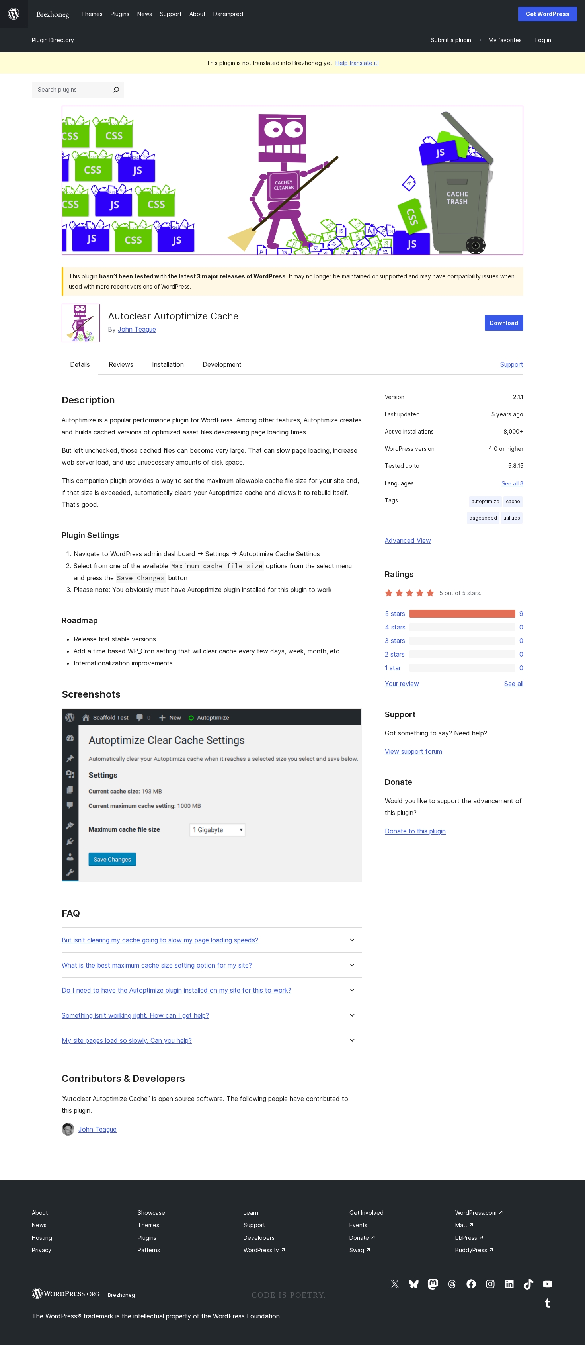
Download (504, 322)
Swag (360, 1250)
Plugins (147, 1237)
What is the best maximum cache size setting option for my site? (157, 965)
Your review (402, 684)
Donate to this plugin (415, 831)
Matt (464, 1225)
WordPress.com (479, 1212)
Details (80, 364)
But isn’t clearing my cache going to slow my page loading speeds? (160, 940)
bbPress (469, 1237)
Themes (148, 1225)
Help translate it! (357, 62)
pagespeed (483, 518)
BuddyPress (474, 1250)
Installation (168, 364)
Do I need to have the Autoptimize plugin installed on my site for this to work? (176, 990)
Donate (362, 1237)
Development (222, 364)
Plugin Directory (53, 40)
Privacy (41, 1250)
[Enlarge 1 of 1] (351, 719)
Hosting (42, 1237)
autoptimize (485, 501)
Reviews (121, 364)
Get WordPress (547, 13)
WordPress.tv (265, 1250)
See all (513, 684)
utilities (511, 518)
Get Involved (366, 1212)
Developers (259, 1237)
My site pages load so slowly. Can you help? (127, 1040)
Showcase (151, 1212)
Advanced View (408, 540)
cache (513, 501)
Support (511, 364)
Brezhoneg (121, 1295)
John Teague (137, 329)
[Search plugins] (116, 90)
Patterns (149, 1250)
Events (358, 1225)
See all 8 (512, 483)
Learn (251, 1212)
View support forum (413, 751)
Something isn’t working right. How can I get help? (135, 1015)
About (40, 1212)
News (39, 1225)
